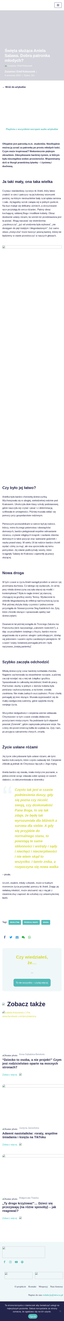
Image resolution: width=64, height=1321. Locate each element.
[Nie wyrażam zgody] (60, 1311)
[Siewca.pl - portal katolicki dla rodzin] (13, 5)
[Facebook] (4, 937)
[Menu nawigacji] (58, 5)
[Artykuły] (22, 1262)
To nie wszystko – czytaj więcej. (32, 982)
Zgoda (33, 1316)
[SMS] (23, 937)
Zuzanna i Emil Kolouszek (20, 71)
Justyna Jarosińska (29, 1128)
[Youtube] (16, 1262)
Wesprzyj (43, 1286)
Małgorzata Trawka (29, 1197)
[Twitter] (11, 937)
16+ (33, 75)
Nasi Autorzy (56, 1286)
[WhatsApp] (29, 937)
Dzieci (27, 75)
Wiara (46, 922)
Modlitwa (14, 922)
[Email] (17, 937)
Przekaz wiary (31, 922)
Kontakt (32, 1286)
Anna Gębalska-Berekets (32, 1054)
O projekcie (20, 1286)
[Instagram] (10, 1262)
